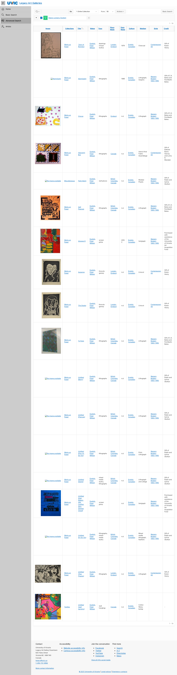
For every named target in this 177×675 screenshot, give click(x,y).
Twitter (98, 651)
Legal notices (106, 672)
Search (120, 648)
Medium (143, 28)
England (113, 47)
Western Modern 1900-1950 (155, 79)
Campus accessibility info (74, 651)
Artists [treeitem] (8, 26)
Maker (92, 28)
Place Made (112, 29)
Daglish (92, 43)
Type (100, 28)
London (113, 45)
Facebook (99, 648)
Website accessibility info (74, 648)
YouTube (99, 653)
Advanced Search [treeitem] (13, 21)
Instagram (99, 656)
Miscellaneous (69, 181)
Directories (121, 653)
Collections (69, 28)
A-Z (118, 651)
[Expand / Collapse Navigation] (3, 3)
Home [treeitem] (8, 9)
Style (156, 28)
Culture (131, 28)
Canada (113, 154)
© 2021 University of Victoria (89, 672)
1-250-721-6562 (42, 663)
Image (48, 28)
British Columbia (114, 180)
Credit (166, 28)
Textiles (67, 607)
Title (83, 28)
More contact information (45, 668)
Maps (119, 656)
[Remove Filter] (88, 17)
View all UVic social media (100, 660)
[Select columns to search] (37, 11)
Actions (119, 11)
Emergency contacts (119, 672)
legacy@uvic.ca (41, 660)
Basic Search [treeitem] (11, 15)
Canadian (131, 47)
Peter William (92, 47)
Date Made (123, 29)
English (130, 45)
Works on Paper (67, 46)
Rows (103, 11)
